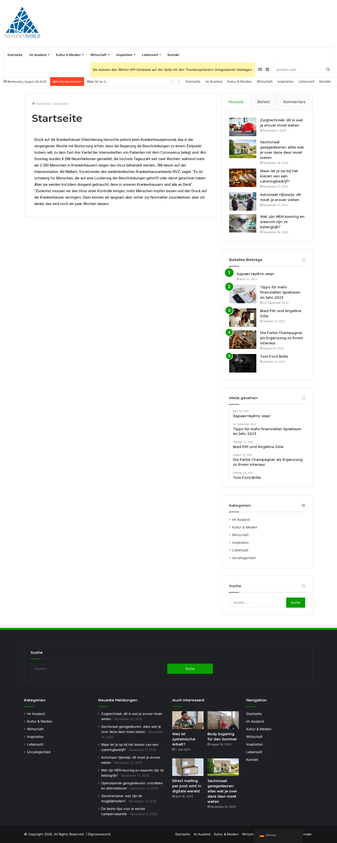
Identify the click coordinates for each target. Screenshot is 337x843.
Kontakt (173, 55)
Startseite (14, 55)
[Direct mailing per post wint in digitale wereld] (188, 767)
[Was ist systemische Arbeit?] (188, 720)
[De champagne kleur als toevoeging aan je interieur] (242, 339)
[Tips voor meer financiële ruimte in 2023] (242, 294)
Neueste (236, 101)
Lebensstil (150, 55)
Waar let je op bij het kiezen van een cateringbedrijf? (127, 81)
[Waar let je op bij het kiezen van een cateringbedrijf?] (242, 178)
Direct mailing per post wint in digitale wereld (186, 786)
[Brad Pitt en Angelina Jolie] (242, 317)
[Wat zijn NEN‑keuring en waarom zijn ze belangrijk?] (242, 223)
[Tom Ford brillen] (242, 363)
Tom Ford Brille (274, 356)
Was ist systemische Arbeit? (183, 739)
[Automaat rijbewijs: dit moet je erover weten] (242, 201)
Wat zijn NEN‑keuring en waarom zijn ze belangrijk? (282, 221)
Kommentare (294, 101)
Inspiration (124, 55)
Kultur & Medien (68, 55)
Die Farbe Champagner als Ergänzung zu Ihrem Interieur (281, 338)
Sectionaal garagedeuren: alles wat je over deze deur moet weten (222, 791)
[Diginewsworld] (22, 23)
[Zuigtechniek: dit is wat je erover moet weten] (242, 127)
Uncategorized (243, 558)
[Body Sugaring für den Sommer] (223, 720)
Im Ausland (37, 55)
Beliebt (263, 101)
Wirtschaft (98, 55)
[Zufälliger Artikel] (260, 69)
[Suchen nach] (328, 69)
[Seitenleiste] (267, 69)
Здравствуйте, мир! (255, 274)
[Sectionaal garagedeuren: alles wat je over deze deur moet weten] (242, 149)
